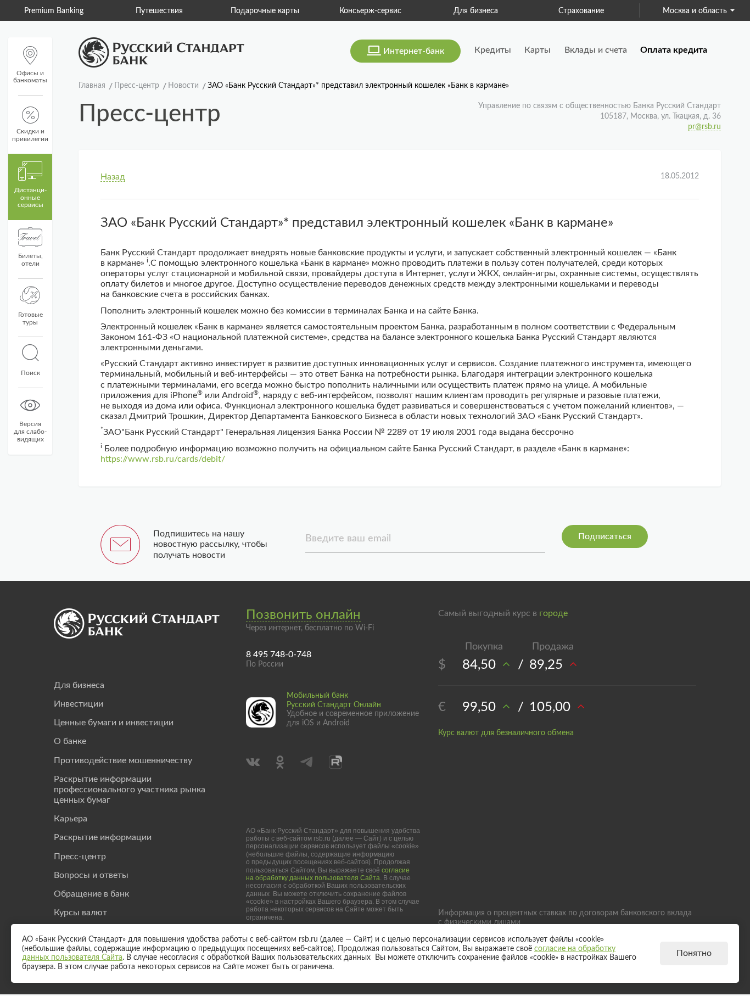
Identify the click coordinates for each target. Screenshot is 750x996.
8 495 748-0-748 (278, 654)
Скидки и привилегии (30, 135)
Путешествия (159, 11)
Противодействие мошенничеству (123, 760)
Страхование (581, 11)
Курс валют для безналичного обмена (506, 733)
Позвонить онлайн (303, 615)
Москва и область (695, 11)
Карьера (70, 818)
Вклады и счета (595, 50)
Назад (112, 176)
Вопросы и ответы (91, 875)
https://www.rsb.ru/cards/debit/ (162, 459)
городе (553, 613)
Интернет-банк (413, 51)
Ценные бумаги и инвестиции (113, 722)
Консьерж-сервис (370, 11)
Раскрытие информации (103, 837)
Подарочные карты (265, 11)
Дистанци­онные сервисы (30, 198)
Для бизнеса (476, 11)
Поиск (30, 373)
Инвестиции (78, 704)
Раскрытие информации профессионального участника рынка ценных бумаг (129, 789)
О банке (70, 741)
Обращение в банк (91, 893)
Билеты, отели (30, 260)
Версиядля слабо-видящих (30, 432)
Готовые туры (30, 318)
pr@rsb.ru (704, 127)
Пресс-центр (80, 856)
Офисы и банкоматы (30, 77)
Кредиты (492, 50)
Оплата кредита (673, 50)
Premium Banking (53, 11)
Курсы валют (80, 912)
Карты (537, 50)
